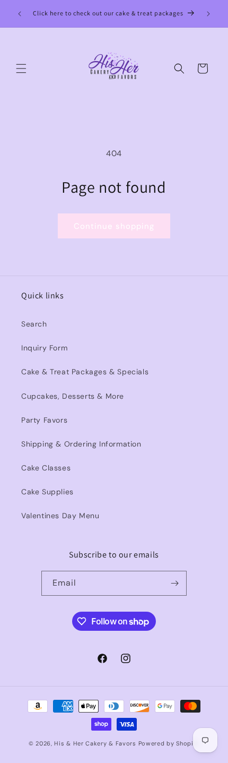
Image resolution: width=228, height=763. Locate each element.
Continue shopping (114, 226)
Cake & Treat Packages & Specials (84, 371)
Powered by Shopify (169, 743)
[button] (21, 68)
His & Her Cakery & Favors (96, 743)
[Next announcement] (208, 13)
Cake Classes (46, 468)
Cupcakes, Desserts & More (72, 396)
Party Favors (44, 420)
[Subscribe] (174, 583)
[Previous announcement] (19, 13)
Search (34, 324)
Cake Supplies (47, 491)
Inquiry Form (44, 348)
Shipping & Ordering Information (81, 444)
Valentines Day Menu (60, 515)
